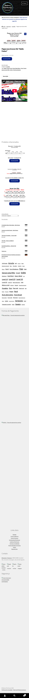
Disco (3, 269)
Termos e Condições (14, 543)
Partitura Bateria (17, 70)
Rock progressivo (22, 297)
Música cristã (5, 285)
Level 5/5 (10, 282)
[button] (25, 34)
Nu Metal (12, 285)
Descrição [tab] (5, 76)
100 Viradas (4, 263)
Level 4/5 (4, 282)
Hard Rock (10, 276)
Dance (23, 266)
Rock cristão (4, 297)
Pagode (16, 285)
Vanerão (23, 304)
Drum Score (9, 68)
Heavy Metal (18, 276)
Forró (7, 269)
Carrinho (22, 694)
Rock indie (10, 297)
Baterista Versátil (5, 266)
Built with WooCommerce (19, 690)
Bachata (19, 263)
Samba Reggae (11, 301)
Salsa (3, 301)
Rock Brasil (18, 295)
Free (22, 68)
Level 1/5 (5, 279)
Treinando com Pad (6, 304)
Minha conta (5, 695)
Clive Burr (15, 266)
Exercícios (8, 26)
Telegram (9, 558)
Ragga (3, 291)
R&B (25, 288)
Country (19, 266)
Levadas (13, 26)
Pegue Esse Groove (22, 285)
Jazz (24, 276)
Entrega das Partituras (14, 540)
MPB (22, 282)
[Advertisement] (14, 122)
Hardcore (4, 276)
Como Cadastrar (14, 536)
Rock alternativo (7, 295)
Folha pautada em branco (14, 545)
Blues (11, 266)
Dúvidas (14, 534)
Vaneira (18, 304)
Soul (25, 301)
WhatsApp (4, 558)
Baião (5, 68)
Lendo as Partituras (14, 542)
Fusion (24, 68)
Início (4, 26)
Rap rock (6, 291)
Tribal (13, 304)
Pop (10, 288)
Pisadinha (5, 288)
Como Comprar (14, 538)
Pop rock (15, 288)
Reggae (11, 291)
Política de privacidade (7, 690)
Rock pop (15, 297)
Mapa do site (14, 549)
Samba (6, 301)
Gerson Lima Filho (6, 70)
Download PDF (6, 58)
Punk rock (21, 288)
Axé (16, 263)
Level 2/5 (12, 279)
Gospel (18, 273)
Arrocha (11, 263)
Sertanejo (19, 301)
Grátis (11, 70)
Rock (16, 291)
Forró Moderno (14, 269)
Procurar (14, 695)
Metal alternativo (16, 282)
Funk (25, 269)
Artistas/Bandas (5, 214)
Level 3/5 (19, 279)
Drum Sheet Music (16, 68)
